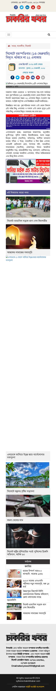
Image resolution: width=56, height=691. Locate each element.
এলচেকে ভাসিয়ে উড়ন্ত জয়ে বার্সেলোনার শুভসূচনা (25, 456)
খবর (14, 46)
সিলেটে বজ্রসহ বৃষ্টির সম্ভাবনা (20, 491)
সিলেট (28, 46)
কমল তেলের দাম (15, 520)
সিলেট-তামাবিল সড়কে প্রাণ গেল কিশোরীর (27, 220)
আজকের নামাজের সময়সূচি (19, 252)
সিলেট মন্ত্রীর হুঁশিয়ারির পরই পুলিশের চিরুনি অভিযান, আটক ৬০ (27, 553)
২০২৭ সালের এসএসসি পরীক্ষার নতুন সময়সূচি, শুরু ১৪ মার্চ (36, 583)
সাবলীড (20, 46)
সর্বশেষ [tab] (28, 561)
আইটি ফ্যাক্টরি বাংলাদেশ (35, 687)
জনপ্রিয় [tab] (28, 566)
